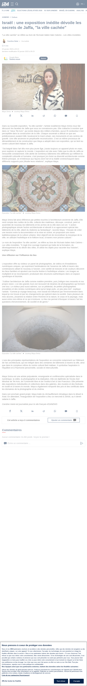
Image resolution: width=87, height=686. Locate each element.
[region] (43, 664)
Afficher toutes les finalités (11, 681)
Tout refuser (61, 681)
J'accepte (76, 681)
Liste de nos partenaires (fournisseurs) (15, 675)
